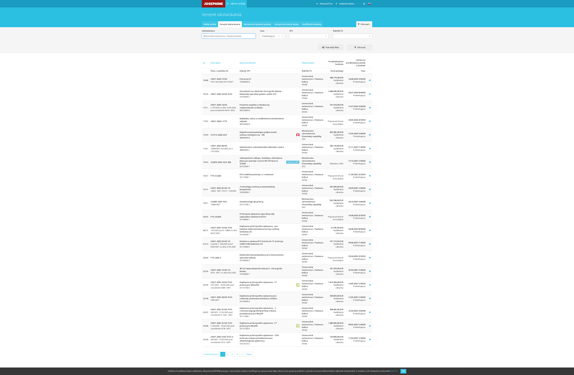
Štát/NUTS (338, 30)
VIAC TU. (394, 371)
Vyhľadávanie (208, 30)
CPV (291, 30)
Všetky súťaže (209, 24)
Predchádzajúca (211, 354)
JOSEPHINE (213, 3)
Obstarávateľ (308, 62)
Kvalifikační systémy (311, 24)
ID (204, 62)
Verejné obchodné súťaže (287, 24)
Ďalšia (249, 354)
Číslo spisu (215, 62)
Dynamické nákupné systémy (257, 24)
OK (403, 371)
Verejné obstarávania (230, 24)
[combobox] (272, 36)
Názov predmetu (248, 62)
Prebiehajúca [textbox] (271, 36)
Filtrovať (361, 47)
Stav (262, 30)
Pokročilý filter (332, 47)
